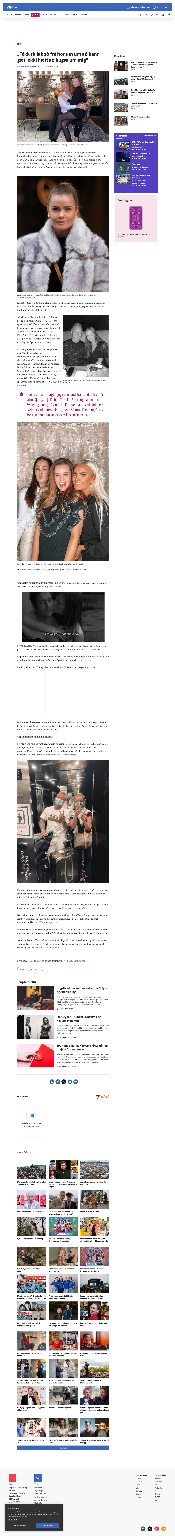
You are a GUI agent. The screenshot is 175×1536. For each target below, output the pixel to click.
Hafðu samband (40, 1494)
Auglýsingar (38, 1491)
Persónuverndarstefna (17, 1493)
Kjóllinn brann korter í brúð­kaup (30, 1239)
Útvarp (138, 1497)
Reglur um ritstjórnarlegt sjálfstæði (18, 1489)
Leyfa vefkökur (48, 1526)
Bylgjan (157, 1494)
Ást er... (22, 969)
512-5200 (41, 1488)
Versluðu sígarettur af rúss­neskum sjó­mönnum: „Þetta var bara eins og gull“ (94, 1410)
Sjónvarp (139, 1494)
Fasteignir (158, 1482)
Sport (138, 1485)
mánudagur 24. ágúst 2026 (140, 7)
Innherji (158, 1479)
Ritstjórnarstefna (40, 1497)
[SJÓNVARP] (152, 14)
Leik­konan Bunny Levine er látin (30, 1212)
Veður (157, 1491)
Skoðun (139, 1491)
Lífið (137, 1488)
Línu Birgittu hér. (77, 960)
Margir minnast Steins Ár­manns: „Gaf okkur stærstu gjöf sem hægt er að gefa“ (63, 1184)
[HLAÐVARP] (146, 14)
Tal (156, 1503)
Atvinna (157, 1485)
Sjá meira (63, 1448)
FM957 (157, 1497)
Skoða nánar (12, 1519)
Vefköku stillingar (19, 1526)
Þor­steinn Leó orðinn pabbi (60, 1408)
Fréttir (138, 1479)
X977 (157, 1500)
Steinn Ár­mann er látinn (89, 1212)
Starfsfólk (38, 1503)
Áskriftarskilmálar (40, 1500)
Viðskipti (139, 1482)
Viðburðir (158, 1488)
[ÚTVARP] (157, 14)
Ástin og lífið (36, 969)
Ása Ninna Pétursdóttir (25, 67)
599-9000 (16, 1502)
